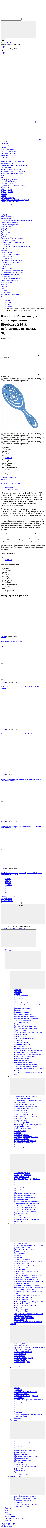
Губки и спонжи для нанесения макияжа (16, 220)
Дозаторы (4, 236)
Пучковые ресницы (21, 1135)
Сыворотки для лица (22, 1147)
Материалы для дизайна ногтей (26, 1279)
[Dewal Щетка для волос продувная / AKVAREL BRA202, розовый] (2, 693)
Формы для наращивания (24, 1318)
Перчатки (18, 1406)
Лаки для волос (20, 1030)
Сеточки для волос (21, 1022)
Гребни (3, 147)
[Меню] (3, 39)
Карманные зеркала (8, 240)
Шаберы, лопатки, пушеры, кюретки (28, 1322)
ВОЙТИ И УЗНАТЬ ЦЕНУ (11, 483)
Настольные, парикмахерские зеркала (15, 246)
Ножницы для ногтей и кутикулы (27, 1285)
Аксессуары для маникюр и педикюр (15, 200)
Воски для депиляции (9, 182)
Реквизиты (9, 889)
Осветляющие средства (23, 1048)
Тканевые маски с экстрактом (12, 161)
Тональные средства (22, 1362)
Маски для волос (20, 1034)
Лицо (3, 159)
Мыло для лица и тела (22, 1460)
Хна (15, 1151)
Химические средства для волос (26, 1064)
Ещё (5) (4, 230)
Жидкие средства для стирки (12, 272)
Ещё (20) (4, 175)
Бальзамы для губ (7, 218)
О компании (5, 293)
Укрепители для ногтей (23, 1316)
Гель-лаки (18, 1257)
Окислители (19, 1046)
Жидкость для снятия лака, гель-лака (28, 1261)
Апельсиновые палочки (10, 202)
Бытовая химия (7, 268)
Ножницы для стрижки (23, 1044)
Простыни (18, 1410)
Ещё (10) (4, 266)
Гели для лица (6, 167)
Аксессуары (5, 232)
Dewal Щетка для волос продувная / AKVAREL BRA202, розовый (19, 733)
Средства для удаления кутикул (26, 1306)
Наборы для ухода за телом (24, 1197)
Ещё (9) (4, 248)
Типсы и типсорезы (21, 1312)
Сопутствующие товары (23, 1143)
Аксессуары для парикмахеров (26, 1018)
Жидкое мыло (6, 264)
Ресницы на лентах (21, 1139)
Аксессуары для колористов (25, 1016)
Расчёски (4, 143)
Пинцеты (17, 1133)
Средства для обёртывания (24, 1209)
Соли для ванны (20, 1464)
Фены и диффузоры (8, 155)
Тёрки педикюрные (21, 1310)
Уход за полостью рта (22, 1474)
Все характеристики (8, 478)
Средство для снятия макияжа (25, 1145)
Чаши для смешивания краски (25, 1066)
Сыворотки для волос (22, 1058)
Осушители (5, 276)
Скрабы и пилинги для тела (25, 1205)
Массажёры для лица (22, 1119)
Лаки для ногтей (20, 1273)
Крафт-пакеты (19, 1269)
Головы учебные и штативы (25, 1026)
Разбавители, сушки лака (23, 1297)
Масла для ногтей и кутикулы (25, 1277)
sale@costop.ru (6, 899)
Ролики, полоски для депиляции (26, 1201)
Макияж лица (6, 228)
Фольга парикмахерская (23, 1062)
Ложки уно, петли (21, 1112)
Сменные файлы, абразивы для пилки (28, 1302)
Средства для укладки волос (25, 1056)
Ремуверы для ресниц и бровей (26, 1137)
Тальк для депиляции (22, 1213)
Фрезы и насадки (20, 1320)
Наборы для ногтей (21, 1283)
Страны (4, 287)
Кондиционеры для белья (10, 274)
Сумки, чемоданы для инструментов (28, 1414)
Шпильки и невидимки (23, 1014)
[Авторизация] (17, 105)
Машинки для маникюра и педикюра (28, 1281)
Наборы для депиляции (23, 1195)
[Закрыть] (18, 938)
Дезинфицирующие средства (12, 270)
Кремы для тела (7, 192)
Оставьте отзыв (11, 893)
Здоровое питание (21, 1454)
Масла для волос (20, 1036)
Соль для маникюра (21, 1304)
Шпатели (17, 1215)
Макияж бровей (7, 226)
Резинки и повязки (21, 1012)
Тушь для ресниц (20, 1366)
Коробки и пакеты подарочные (13, 242)
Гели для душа (6, 258)
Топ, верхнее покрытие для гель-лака (28, 1314)
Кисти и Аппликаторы (9, 224)
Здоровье (4, 250)
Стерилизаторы (20, 1308)
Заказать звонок (7, 901)
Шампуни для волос (8, 151)
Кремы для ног (6, 188)
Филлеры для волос (21, 1060)
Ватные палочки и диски (10, 254)
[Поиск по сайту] (18, 29)
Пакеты (17, 1404)
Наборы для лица (20, 1121)
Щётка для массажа (21, 1217)
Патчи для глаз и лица (22, 1129)
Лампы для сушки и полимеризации (28, 1275)
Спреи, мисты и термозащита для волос (29, 1054)
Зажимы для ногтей (21, 1263)
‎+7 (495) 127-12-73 (8, 47)
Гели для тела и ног (8, 184)
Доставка (4, 291)
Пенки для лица (20, 1131)
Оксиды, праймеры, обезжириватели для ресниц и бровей (28, 1126)
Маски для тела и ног (22, 1189)
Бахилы (4, 234)
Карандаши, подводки (9, 222)
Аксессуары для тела (9, 180)
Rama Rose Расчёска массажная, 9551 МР (13, 641)
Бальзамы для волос (8, 153)
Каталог (37, 139)
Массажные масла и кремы (24, 1193)
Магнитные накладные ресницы (26, 1116)
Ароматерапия (6, 252)
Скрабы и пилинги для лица (25, 1141)
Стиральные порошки (9, 280)
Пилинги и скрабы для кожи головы (28, 1050)
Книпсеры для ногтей (22, 1267)
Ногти (3, 196)
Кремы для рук (6, 190)
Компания (9, 887)
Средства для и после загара (25, 1207)
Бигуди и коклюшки (22, 1008)
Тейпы (16, 1472)
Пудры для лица (20, 1360)
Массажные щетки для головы (26, 1456)
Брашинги (5, 145)
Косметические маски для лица (13, 171)
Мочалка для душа (21, 1458)
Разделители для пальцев (23, 1299)
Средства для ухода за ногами (25, 1211)
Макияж (4, 214)
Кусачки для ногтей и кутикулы (26, 1271)
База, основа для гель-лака (11, 204)
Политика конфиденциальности (13, 928)
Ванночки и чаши (8, 206)
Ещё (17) (4, 194)
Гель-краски (5, 210)
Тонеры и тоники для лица (24, 1149)
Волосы (4, 141)
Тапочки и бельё (20, 1416)
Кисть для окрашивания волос (25, 1028)
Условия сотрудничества (10, 295)
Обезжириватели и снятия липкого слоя (29, 1287)
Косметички (5, 244)
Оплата (3, 289)
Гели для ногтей (7, 208)
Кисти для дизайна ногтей (24, 1265)
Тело (2, 178)
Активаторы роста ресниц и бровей (14, 165)
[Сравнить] (19, 617)
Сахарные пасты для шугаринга (26, 1203)
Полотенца (18, 1408)
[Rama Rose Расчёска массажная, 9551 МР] (1, 600)
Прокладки (18, 1462)
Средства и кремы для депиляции (14, 186)
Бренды (4, 284)
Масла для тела (20, 1191)
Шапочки (18, 1418)
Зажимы (17, 1010)
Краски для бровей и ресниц (12, 173)
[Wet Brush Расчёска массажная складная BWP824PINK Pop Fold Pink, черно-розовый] (2, 646)
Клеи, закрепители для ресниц (12, 169)
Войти (3, 637)
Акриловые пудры (8, 198)
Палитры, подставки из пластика (27, 1402)
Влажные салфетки (8, 256)
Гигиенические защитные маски (13, 260)
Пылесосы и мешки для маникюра (27, 1295)
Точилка (17, 1364)
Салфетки (18, 1412)
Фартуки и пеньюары (22, 1020)
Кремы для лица (20, 1110)
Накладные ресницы (22, 1123)
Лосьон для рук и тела (22, 1187)
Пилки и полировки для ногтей (26, 1289)
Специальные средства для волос (27, 1052)
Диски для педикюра (22, 1259)
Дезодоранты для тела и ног (11, 262)
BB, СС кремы (6, 216)
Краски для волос (7, 149)
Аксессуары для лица (9, 163)
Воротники (18, 1024)
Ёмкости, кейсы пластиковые (12, 238)
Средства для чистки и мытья (12, 278)
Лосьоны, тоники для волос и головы (28, 1032)
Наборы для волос (21, 1042)
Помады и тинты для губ (23, 1358)
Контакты (4, 297)
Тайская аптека (20, 1470)
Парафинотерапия (21, 1199)
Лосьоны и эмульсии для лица (25, 1114)
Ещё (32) (4, 157)
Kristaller (8, 458)
